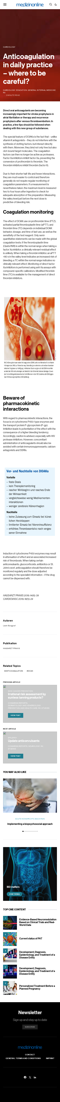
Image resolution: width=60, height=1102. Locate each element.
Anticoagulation (14, 671)
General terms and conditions (23, 1058)
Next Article (9, 729)
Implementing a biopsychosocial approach (30, 824)
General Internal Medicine (42, 90)
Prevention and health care (22, 708)
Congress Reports (18, 703)
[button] (55, 4)
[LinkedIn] (35, 1077)
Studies (46, 708)
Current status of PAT (30, 938)
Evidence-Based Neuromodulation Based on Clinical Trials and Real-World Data (37, 922)
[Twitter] (30, 1077)
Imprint (50, 1058)
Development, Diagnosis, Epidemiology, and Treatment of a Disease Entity (37, 955)
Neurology (34, 746)
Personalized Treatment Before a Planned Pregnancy (37, 987)
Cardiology (9, 90)
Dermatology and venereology (24, 705)
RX (4, 93)
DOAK (30, 671)
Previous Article (11, 682)
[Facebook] (25, 1077)
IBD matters (13, 886)
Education (21, 90)
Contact (30, 1054)
